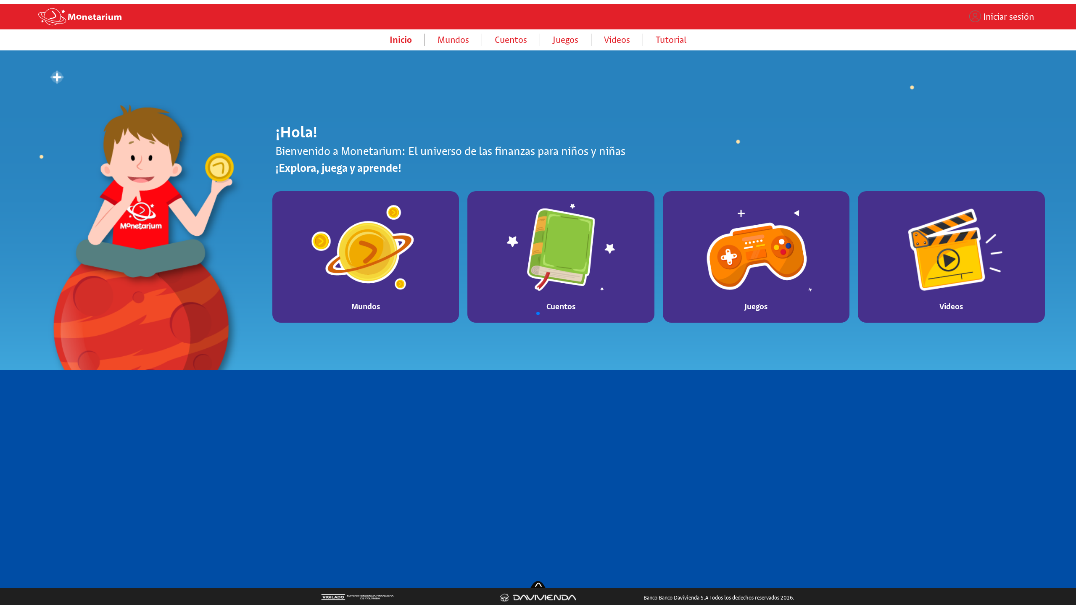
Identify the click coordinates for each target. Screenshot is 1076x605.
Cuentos (511, 39)
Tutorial (671, 39)
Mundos (453, 39)
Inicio (401, 39)
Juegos (565, 39)
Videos (617, 39)
